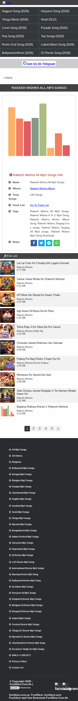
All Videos (17, 456)
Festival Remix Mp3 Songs (25, 624)
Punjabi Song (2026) (54, 27)
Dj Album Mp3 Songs (22, 586)
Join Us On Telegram (40, 63)
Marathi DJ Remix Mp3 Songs (27, 637)
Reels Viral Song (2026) (17, 44)
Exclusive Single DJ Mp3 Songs (28, 649)
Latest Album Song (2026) (57, 44)
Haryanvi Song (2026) (55, 11)
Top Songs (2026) (52, 36)
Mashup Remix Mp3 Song (25, 574)
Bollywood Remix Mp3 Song (26, 580)
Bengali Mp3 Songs (22, 474)
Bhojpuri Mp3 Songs (22, 480)
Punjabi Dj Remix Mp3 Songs (27, 599)
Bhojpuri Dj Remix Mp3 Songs (27, 605)
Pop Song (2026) (13, 36)
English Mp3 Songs (22, 499)
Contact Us (18, 667)
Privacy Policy (19, 661)
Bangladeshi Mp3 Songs (24, 530)
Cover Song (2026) (14, 27)
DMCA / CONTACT (21, 655)
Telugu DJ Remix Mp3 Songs (26, 630)
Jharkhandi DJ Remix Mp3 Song (28, 643)
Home (8, 77)
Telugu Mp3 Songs (21, 518)
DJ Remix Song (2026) (55, 52)
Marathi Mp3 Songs (22, 524)
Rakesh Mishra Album (42, 188)
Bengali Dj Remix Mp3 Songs (27, 611)
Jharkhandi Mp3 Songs (24, 493)
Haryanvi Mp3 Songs (22, 543)
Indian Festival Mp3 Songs (25, 536)
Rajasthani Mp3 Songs (23, 549)
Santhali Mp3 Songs (22, 506)
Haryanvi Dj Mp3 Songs (24, 593)
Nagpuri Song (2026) (15, 11)
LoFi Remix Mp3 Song (23, 562)
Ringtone (16, 462)
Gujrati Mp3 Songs (21, 618)
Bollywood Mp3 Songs (23, 468)
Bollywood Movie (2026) (17, 52)
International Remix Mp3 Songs (28, 568)
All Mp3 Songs (19, 449)
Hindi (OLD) (48, 19)
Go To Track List (39, 205)
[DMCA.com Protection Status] (21, 689)
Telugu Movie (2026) (15, 19)
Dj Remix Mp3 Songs (22, 555)
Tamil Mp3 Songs (20, 512)
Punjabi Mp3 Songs (22, 486)
